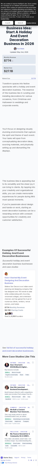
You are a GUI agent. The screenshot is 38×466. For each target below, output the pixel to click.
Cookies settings (31, 23)
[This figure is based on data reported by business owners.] (12, 60)
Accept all (7, 23)
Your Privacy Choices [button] (11, 462)
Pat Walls (20, 49)
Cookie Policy (5, 19)
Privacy (23, 457)
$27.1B (33, 78)
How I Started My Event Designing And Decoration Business (17, 280)
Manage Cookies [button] (6, 460)
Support (16, 457)
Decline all (20, 23)
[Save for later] (32, 362)
